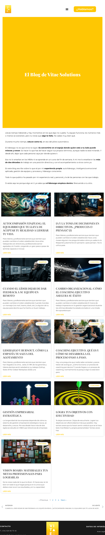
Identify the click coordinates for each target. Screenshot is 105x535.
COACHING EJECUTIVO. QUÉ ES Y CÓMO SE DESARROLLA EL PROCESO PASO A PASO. (77, 353)
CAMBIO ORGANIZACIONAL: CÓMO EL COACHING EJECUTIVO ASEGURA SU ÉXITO (79, 292)
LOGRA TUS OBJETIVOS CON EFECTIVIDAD (74, 413)
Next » (63, 500)
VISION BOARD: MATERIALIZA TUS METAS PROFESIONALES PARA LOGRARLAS (25, 473)
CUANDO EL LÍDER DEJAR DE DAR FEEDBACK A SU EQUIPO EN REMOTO (24, 292)
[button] (67, 9)
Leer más (7, 253)
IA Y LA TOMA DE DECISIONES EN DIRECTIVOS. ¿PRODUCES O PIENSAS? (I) (77, 227)
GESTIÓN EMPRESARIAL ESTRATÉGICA (18, 413)
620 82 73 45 (11, 531)
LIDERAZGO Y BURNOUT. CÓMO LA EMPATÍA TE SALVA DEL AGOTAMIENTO (25, 353)
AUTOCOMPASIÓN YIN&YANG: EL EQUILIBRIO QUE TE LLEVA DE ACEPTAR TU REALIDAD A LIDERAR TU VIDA (25, 229)
